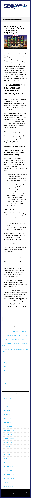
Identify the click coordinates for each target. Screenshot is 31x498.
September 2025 (9, 438)
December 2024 (9, 474)
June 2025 (7, 450)
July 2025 (7, 446)
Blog (5, 363)
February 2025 (8, 466)
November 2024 (9, 478)
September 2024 (9, 486)
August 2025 (8, 442)
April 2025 (7, 458)
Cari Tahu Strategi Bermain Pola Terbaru (16, 335)
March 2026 (7, 418)
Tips (5, 383)
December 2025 (9, 430)
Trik (5, 387)
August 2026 (8, 398)
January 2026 (8, 426)
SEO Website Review (15, 6)
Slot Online (7, 379)
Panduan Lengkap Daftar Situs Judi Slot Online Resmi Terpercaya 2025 (14, 29)
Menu (16, 15)
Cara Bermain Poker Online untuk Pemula (17, 331)
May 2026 (7, 410)
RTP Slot (7, 375)
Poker (6, 371)
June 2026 (7, 406)
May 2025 (7, 454)
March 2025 (7, 462)
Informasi (7, 367)
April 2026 (7, 414)
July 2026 (7, 402)
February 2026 (8, 422)
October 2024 (8, 482)
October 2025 (8, 434)
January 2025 (8, 470)
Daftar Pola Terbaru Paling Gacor (14, 339)
